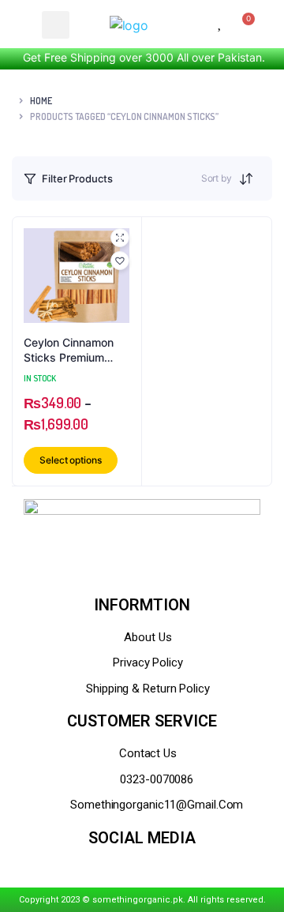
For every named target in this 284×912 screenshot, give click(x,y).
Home (41, 101)
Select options (70, 460)
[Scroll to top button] (259, 849)
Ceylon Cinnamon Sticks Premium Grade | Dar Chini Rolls (69, 351)
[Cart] (244, 24)
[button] (120, 260)
